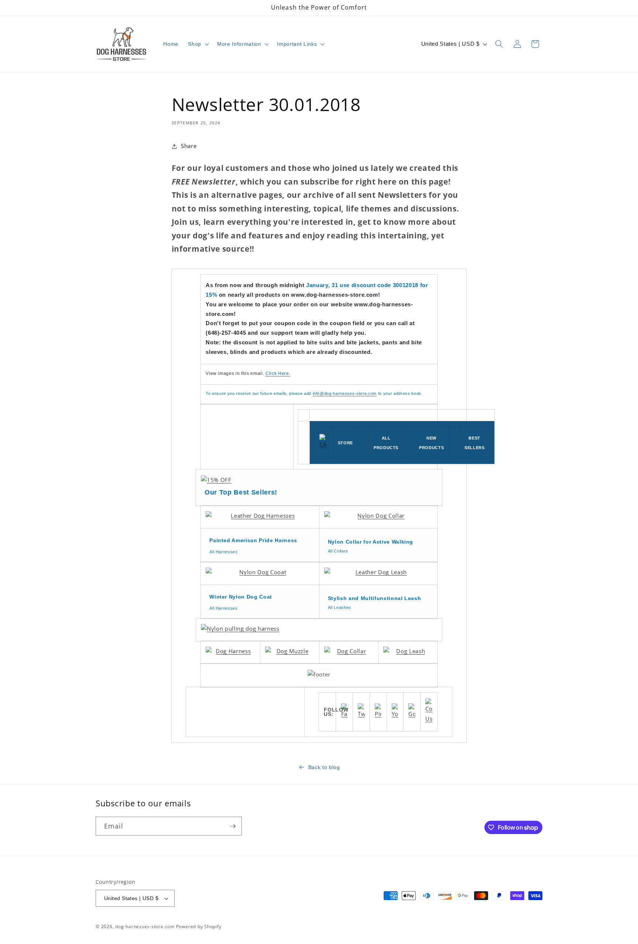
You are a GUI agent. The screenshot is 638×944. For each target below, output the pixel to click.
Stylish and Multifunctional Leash (374, 598)
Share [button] (188, 146)
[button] (197, 44)
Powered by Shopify (199, 926)
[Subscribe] (232, 826)
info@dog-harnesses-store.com (345, 393)
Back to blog (324, 767)
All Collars (338, 551)
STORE (345, 443)
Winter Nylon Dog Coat (240, 597)
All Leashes (339, 607)
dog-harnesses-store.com (145, 926)
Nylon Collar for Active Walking (370, 542)
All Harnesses (223, 551)
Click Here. (277, 373)
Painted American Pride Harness (253, 540)
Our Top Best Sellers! (241, 492)
